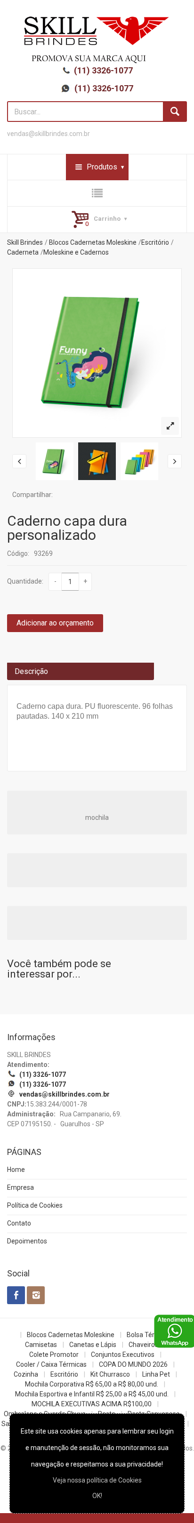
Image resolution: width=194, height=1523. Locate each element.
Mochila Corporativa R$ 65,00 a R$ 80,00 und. (91, 1384)
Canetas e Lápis (92, 1344)
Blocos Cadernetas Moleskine (93, 242)
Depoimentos (27, 1241)
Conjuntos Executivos (122, 1354)
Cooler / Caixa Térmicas (51, 1364)
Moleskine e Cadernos (76, 252)
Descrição (31, 671)
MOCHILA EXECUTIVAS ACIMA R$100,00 (92, 1404)
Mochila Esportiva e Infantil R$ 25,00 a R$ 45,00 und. (92, 1394)
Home (16, 1169)
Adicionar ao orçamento (55, 622)
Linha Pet (156, 1374)
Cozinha (26, 1374)
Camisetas (41, 1344)
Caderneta (23, 252)
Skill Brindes (25, 242)
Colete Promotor (54, 1354)
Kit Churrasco (110, 1374)
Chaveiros (143, 1344)
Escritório (155, 242)
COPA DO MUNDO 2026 (133, 1364)
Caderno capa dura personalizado (67, 528)
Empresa (20, 1187)
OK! (97, 1495)
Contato (19, 1223)
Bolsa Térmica (148, 1335)
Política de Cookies (35, 1205)
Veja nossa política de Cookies (97, 1480)
